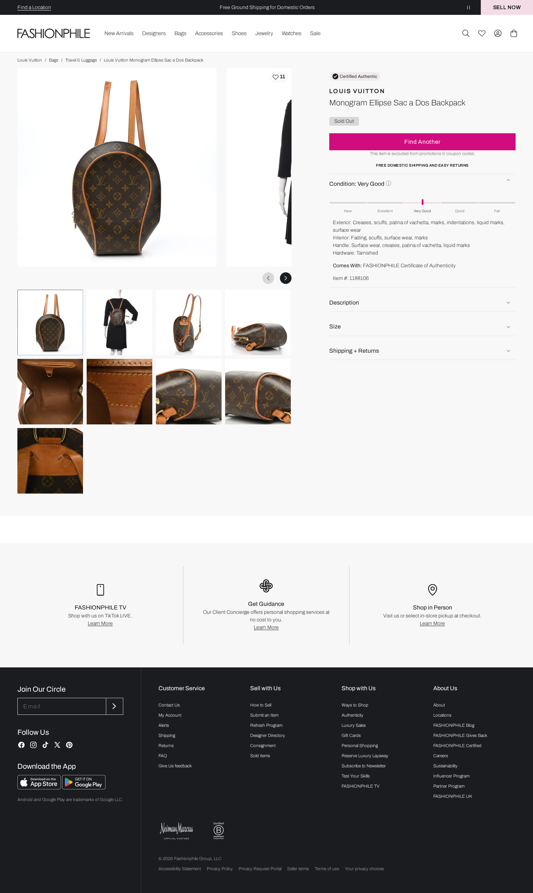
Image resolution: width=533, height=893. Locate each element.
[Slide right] (286, 278)
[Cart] (514, 33)
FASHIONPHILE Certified (457, 745)
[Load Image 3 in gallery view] (189, 322)
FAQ (162, 755)
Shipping (166, 735)
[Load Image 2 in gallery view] (119, 322)
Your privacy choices (364, 868)
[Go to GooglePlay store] (84, 787)
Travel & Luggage (81, 60)
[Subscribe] (114, 706)
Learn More (100, 623)
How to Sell (260, 705)
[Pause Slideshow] (468, 7)
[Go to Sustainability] (219, 830)
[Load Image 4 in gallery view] (258, 322)
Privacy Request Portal (260, 868)
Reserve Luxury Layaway (365, 755)
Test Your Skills (356, 776)
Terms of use (327, 868)
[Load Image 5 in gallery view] (50, 391)
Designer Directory (267, 735)
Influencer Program (451, 776)
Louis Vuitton (29, 60)
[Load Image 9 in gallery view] (50, 461)
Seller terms (298, 868)
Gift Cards (351, 735)
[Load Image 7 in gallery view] (189, 391)
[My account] (498, 33)
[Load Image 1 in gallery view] (50, 322)
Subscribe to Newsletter (364, 765)
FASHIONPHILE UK (452, 796)
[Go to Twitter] (57, 745)
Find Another (422, 142)
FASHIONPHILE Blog (453, 725)
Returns (166, 745)
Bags (53, 60)
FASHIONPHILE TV (361, 786)
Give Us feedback (175, 765)
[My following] (482, 33)
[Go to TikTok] (45, 745)
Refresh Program (266, 725)
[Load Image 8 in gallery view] (258, 391)
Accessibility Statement (179, 868)
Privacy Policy (220, 868)
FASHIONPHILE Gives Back (460, 735)
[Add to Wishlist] (279, 77)
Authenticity (352, 715)
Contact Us (169, 705)
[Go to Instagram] (33, 745)
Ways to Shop (355, 705)
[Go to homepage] (54, 33)
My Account (169, 715)
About (439, 705)
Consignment (263, 745)
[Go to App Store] (39, 787)
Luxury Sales (354, 725)
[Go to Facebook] (21, 745)
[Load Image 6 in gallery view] (119, 391)
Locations (442, 715)
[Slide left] (268, 278)
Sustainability (445, 765)
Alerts (163, 725)
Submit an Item (264, 715)
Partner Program (448, 786)
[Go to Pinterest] (69, 745)
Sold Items (260, 755)
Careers (440, 755)
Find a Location (34, 7)
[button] (466, 33)
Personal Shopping (360, 745)
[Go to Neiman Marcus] (176, 830)
